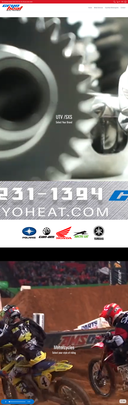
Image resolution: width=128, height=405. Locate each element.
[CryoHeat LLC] (13, 8)
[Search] (114, 1)
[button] (120, 1)
